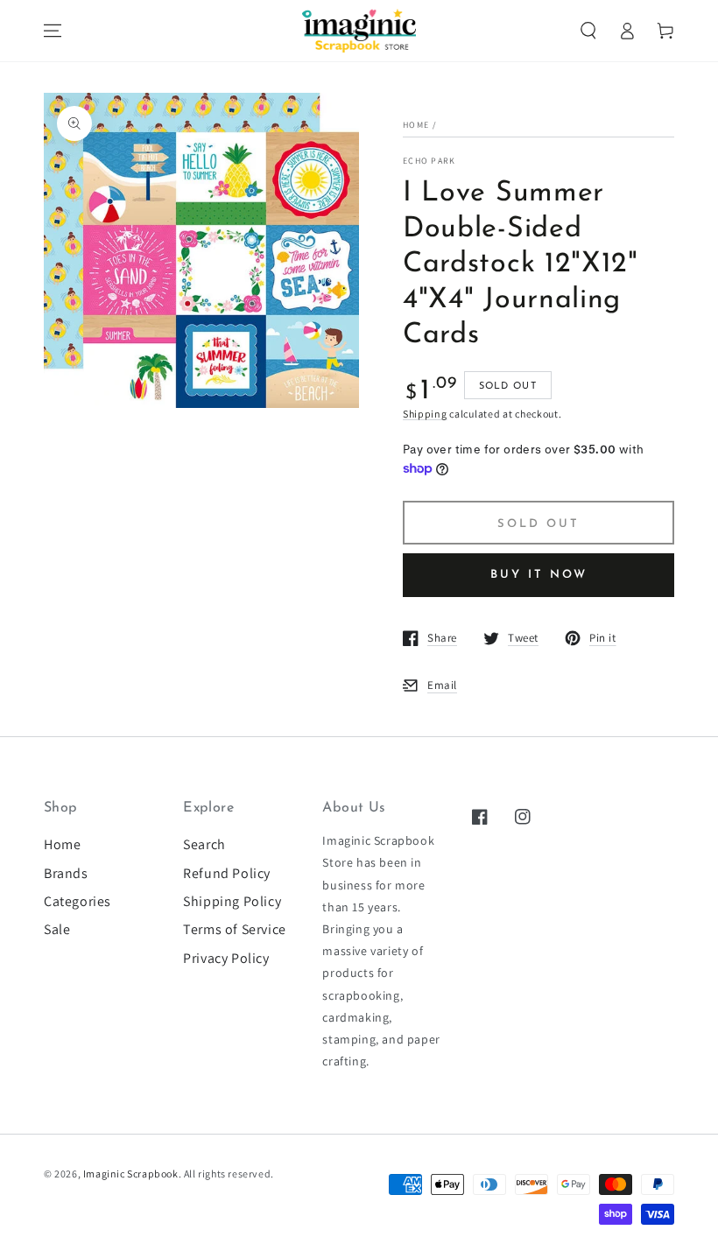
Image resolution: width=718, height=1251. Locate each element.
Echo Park (429, 160)
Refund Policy (227, 873)
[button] (588, 30)
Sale (57, 929)
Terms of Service (234, 929)
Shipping (425, 413)
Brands (66, 873)
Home (416, 124)
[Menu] (52, 30)
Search (204, 844)
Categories (77, 901)
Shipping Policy (232, 901)
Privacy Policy (226, 958)
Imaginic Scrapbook (131, 1173)
